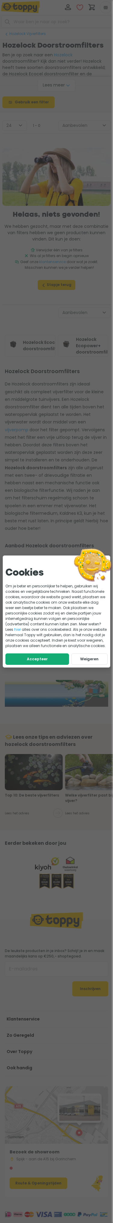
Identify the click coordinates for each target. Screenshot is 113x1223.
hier (17, 629)
